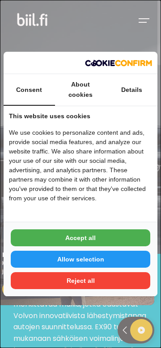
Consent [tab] (29, 89)
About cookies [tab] (80, 89)
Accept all (80, 237)
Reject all (81, 280)
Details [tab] (131, 89)
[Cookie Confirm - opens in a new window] (118, 63)
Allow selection (80, 259)
